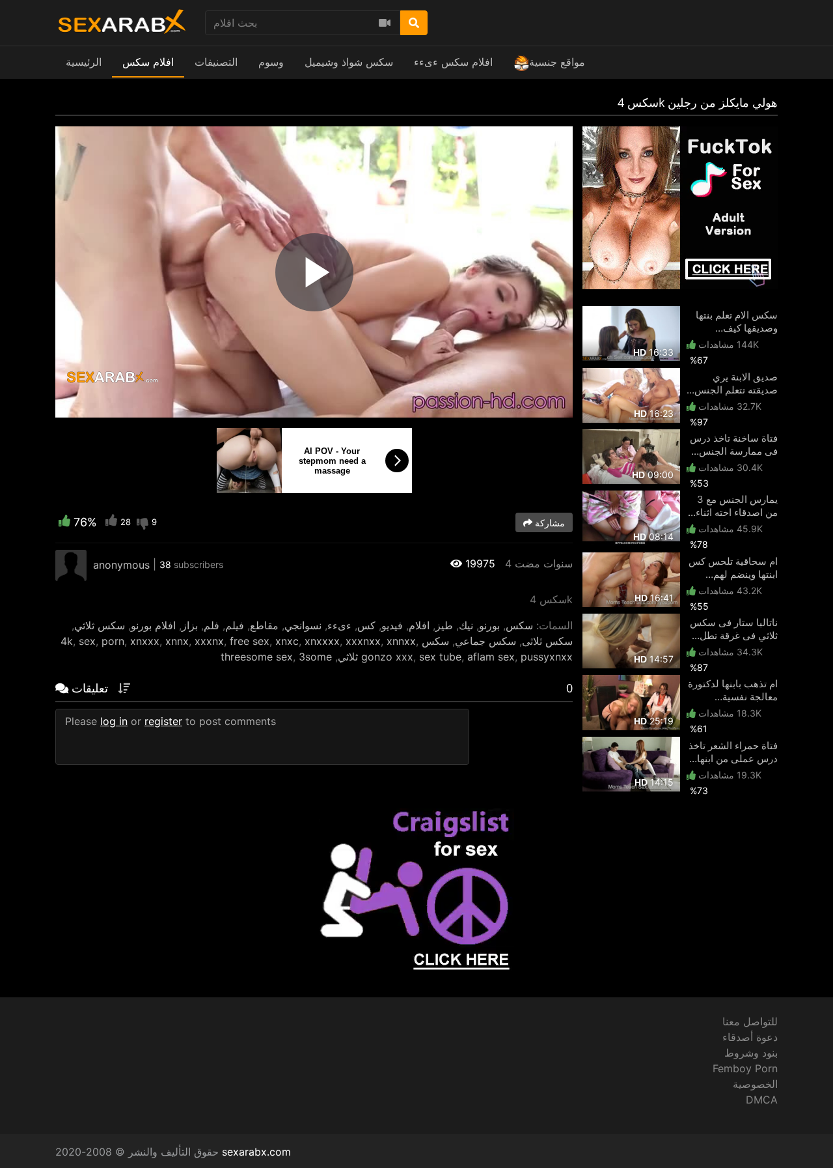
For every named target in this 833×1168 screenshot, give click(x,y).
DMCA (762, 1099)
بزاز (190, 625)
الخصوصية (755, 1083)
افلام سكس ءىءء (453, 61)
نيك (466, 625)
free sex (249, 641)
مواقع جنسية (557, 61)
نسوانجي (302, 625)
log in (114, 721)
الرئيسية (84, 61)
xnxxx (144, 641)
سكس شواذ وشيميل (349, 61)
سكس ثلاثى (547, 641)
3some (315, 656)
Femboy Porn (745, 1068)
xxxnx (209, 641)
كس (366, 625)
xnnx (177, 641)
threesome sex (257, 656)
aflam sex (491, 656)
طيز (444, 625)
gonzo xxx (387, 656)
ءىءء (339, 625)
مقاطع (264, 625)
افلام (419, 625)
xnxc (287, 641)
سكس (519, 625)
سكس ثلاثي (99, 625)
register (163, 721)
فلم (211, 625)
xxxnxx (363, 641)
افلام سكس (148, 61)
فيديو (392, 625)
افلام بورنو (153, 625)
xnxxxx (322, 641)
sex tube (440, 656)
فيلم (234, 625)
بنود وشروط (751, 1052)
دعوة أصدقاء (750, 1037)
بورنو (489, 625)
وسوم (271, 61)
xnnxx (401, 641)
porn (113, 641)
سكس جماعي (485, 641)
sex (87, 641)
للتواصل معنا (750, 1021)
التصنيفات (216, 61)
